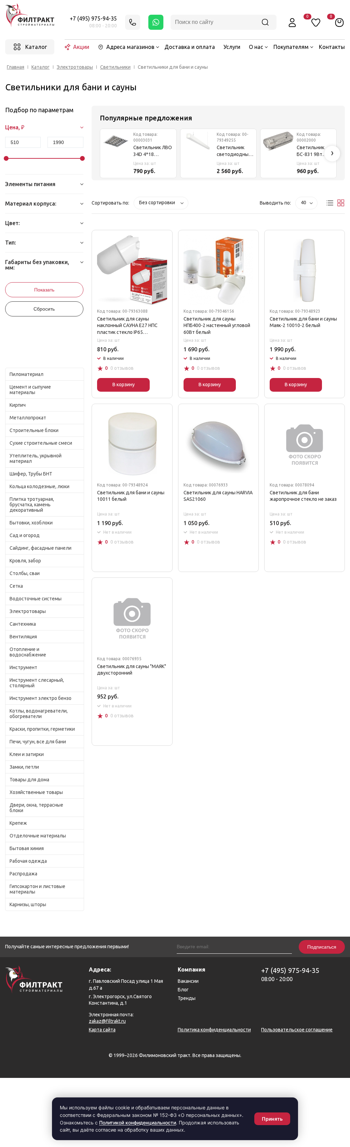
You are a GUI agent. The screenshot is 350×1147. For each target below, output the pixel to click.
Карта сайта (102, 1029)
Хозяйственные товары (36, 792)
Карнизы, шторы (28, 904)
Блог (183, 989)
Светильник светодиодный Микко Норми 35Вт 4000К (234, 151)
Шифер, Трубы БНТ (31, 474)
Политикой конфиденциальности (137, 1122)
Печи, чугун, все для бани (38, 741)
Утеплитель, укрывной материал (36, 458)
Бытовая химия (27, 848)
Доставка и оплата (189, 47)
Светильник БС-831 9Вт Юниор (310, 151)
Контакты (332, 47)
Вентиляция (23, 636)
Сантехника (23, 624)
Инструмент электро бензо (40, 698)
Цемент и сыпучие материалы (30, 389)
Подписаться (321, 947)
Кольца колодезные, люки (39, 486)
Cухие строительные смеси (41, 443)
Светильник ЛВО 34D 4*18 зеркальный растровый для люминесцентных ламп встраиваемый (153, 151)
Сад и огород (25, 535)
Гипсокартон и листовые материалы (37, 889)
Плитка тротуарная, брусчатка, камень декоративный (32, 504)
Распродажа (23, 873)
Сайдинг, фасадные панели (40, 548)
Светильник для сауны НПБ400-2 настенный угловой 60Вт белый (217, 325)
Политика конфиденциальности (214, 1029)
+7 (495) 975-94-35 (93, 18)
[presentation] (332, 153)
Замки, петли (24, 767)
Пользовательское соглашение (297, 1029)
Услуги (232, 47)
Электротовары (75, 67)
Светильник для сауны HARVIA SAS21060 (218, 496)
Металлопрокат (28, 417)
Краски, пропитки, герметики (42, 729)
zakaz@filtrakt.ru (107, 1021)
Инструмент (23, 667)
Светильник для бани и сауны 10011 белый (130, 496)
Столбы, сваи (25, 573)
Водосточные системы (36, 598)
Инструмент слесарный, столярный (37, 682)
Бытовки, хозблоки (31, 522)
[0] (339, 22)
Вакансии (188, 981)
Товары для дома (29, 779)
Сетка (16, 586)
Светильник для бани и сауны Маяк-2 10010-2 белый (303, 322)
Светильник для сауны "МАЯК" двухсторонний (131, 670)
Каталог (40, 67)
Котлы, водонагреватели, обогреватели (39, 713)
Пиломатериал (26, 374)
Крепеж (18, 823)
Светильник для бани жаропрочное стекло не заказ (303, 496)
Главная (15, 67)
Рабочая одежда (28, 861)
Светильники (115, 67)
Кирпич (18, 405)
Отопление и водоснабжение (28, 652)
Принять (272, 1119)
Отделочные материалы (38, 835)
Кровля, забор (25, 560)
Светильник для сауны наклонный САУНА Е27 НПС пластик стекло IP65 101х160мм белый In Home (127, 326)
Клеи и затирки (27, 754)
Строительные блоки (34, 430)
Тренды (187, 998)
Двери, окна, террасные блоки (36, 807)
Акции (81, 47)
